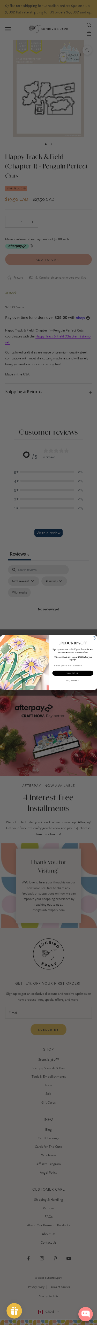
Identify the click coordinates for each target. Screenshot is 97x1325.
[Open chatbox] (85, 1314)
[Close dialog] (94, 638)
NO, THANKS (72, 680)
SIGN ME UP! (72, 673)
